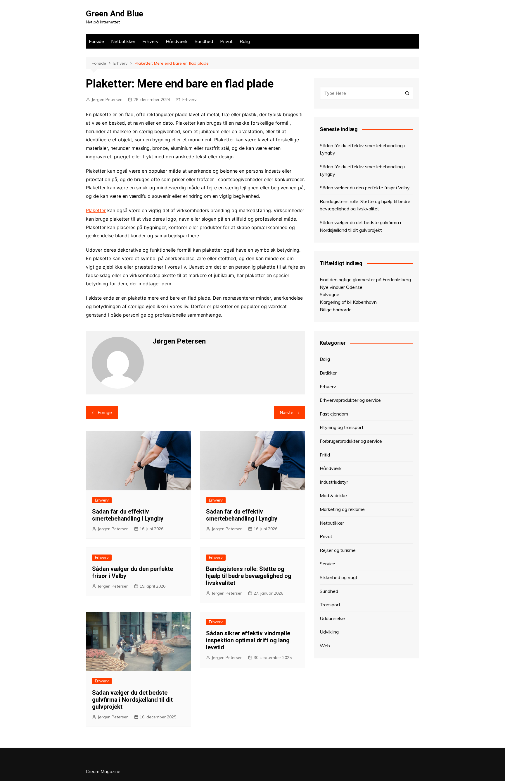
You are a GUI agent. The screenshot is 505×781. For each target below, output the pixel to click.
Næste (286, 412)
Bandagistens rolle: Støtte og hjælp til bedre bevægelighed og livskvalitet (248, 575)
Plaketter (96, 210)
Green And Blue (114, 13)
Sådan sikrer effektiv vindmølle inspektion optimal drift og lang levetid (248, 640)
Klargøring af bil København (348, 302)
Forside (96, 41)
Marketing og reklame (342, 509)
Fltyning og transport (342, 427)
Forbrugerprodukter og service (351, 441)
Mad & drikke (333, 495)
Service (327, 564)
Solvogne (329, 294)
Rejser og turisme (338, 550)
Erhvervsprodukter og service (350, 400)
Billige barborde (336, 310)
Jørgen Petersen (106, 99)
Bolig (245, 41)
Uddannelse (332, 618)
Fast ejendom (334, 414)
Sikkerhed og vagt (338, 577)
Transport (330, 604)
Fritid (325, 455)
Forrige (105, 412)
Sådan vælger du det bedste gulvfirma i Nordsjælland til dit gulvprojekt (132, 699)
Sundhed (204, 41)
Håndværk (177, 41)
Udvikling (329, 632)
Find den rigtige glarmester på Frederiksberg (365, 279)
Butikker (328, 373)
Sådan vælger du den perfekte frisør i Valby (365, 187)
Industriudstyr (334, 482)
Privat (226, 41)
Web (325, 645)
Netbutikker (123, 41)
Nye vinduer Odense (341, 287)
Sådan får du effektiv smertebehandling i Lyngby (127, 515)
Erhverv (150, 41)
